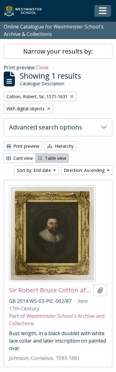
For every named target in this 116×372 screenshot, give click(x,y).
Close (42, 67)
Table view (55, 158)
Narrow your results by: (58, 51)
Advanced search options (45, 127)
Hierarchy (64, 146)
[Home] (25, 11)
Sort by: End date (34, 170)
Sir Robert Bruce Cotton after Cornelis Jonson (50, 290)
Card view (22, 158)
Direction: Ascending (85, 170)
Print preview (25, 146)
